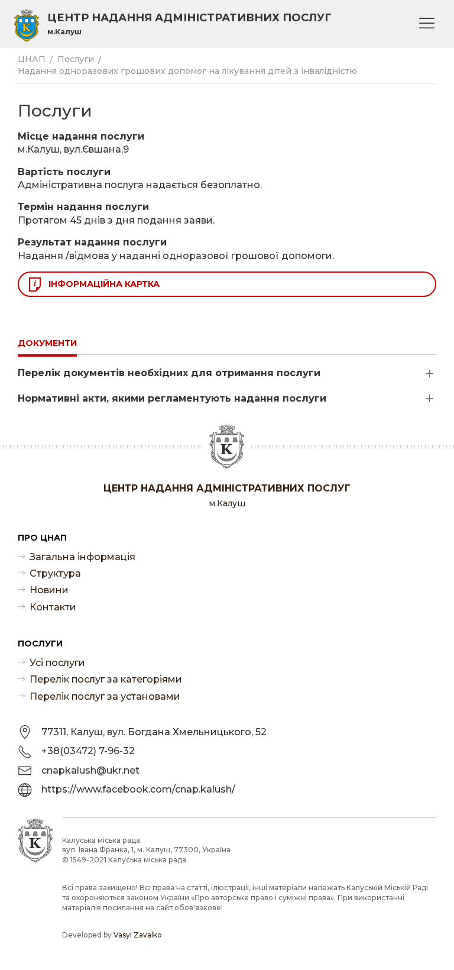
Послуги (75, 59)
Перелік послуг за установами (105, 696)
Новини (49, 590)
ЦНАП (32, 59)
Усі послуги (57, 662)
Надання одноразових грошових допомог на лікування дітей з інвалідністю (187, 71)
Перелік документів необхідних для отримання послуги (169, 373)
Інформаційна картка (104, 284)
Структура (55, 573)
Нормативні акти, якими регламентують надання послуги (172, 398)
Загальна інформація (82, 556)
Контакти (53, 607)
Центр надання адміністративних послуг (189, 23)
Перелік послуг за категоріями (106, 679)
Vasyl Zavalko (138, 934)
